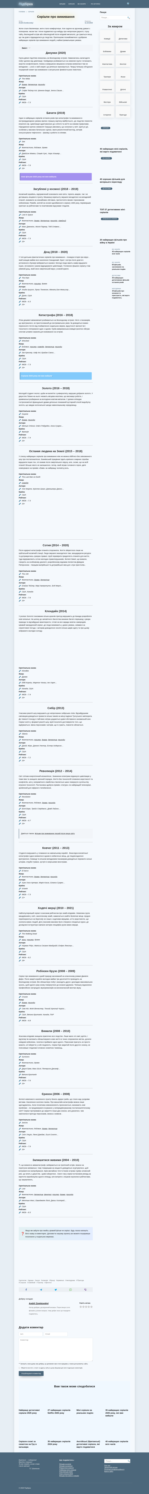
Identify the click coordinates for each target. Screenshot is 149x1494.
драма (24, 85)
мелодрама (70, 1280)
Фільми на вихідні (66, 1466)
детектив (32, 85)
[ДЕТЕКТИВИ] (115, 205)
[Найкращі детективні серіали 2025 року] (31, 1406)
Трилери (107, 77)
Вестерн (107, 102)
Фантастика (107, 64)
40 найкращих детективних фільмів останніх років (120, 280)
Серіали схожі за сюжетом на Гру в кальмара (28, 1444)
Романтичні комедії (66, 1468)
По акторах (95, 4)
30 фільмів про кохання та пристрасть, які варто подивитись (121, 294)
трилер (37, 284)
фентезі (47, 1195)
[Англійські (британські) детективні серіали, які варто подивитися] (89, 1437)
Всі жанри (82, 4)
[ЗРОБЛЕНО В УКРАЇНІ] (115, 236)
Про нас (107, 1465)
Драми (123, 51)
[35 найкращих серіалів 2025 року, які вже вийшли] (117, 1406)
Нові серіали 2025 (66, 1474)
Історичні (107, 115)
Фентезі (123, 64)
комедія (41, 347)
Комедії (107, 39)
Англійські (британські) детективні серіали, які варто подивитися (88, 1444)
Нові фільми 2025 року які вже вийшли (38, 177)
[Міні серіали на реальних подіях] (89, 1406)
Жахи (123, 77)
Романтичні (107, 90)
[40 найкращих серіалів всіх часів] (117, 1437)
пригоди (41, 85)
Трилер (40, 1282)
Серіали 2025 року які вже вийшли (36, 376)
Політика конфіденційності (114, 1469)
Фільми (62, 4)
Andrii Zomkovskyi (39, 1303)
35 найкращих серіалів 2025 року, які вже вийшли (116, 1413)
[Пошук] (128, 17)
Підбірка (26, 4)
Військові (123, 102)
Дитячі (123, 90)
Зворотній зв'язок (110, 1467)
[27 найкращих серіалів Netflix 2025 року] (60, 1406)
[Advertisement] (56, 522)
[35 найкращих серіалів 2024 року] (60, 1437)
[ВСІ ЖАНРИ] (115, 175)
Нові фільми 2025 (66, 1472)
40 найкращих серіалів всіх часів (121, 252)
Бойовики (107, 51)
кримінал (60, 1280)
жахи (24, 940)
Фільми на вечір (65, 1464)
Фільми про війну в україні (69, 1476)
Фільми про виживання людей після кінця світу (55, 834)
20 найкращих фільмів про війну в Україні (113, 241)
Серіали (71, 4)
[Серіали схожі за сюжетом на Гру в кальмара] (31, 1437)
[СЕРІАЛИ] (115, 145)
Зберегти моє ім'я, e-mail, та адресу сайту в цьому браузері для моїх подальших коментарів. (52, 1368)
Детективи (123, 39)
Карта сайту (108, 1471)
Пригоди (80, 1280)
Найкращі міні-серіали (67, 1470)
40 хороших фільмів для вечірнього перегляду (112, 180)
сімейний (62, 221)
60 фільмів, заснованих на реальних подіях (118, 267)
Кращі (52, 1280)
